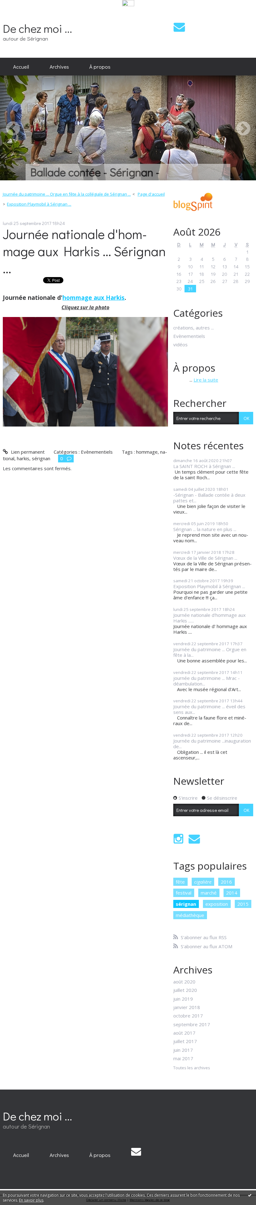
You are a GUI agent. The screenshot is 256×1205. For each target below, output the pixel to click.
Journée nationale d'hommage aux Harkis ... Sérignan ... (84, 251)
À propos (100, 66)
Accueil (21, 66)
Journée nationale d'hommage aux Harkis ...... (209, 618)
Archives (59, 66)
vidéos (180, 344)
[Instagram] (178, 839)
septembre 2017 (191, 1024)
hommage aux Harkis (93, 297)
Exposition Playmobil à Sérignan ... (39, 204)
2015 (243, 904)
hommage (147, 452)
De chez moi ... (37, 28)
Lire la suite (206, 380)
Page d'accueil (151, 194)
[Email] (179, 27)
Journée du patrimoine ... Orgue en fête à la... (209, 652)
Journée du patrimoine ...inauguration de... (212, 743)
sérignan (41, 458)
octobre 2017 (188, 1015)
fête (180, 882)
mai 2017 (183, 1058)
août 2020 (184, 981)
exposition (216, 904)
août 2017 (184, 1033)
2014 (231, 893)
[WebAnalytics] (128, 3)
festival (183, 893)
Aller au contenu (20, 13)
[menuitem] (21, 67)
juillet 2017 (185, 1041)
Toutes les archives (191, 1068)
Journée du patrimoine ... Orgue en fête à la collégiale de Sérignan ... (67, 194)
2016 (226, 882)
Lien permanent (27, 452)
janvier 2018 (186, 1007)
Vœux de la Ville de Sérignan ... (205, 558)
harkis (23, 458)
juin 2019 (183, 999)
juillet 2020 (185, 990)
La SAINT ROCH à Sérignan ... (204, 466)
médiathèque (190, 915)
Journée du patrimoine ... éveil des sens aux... (209, 709)
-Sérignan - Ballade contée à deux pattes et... (209, 498)
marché (209, 893)
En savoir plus (31, 1200)
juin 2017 (183, 1050)
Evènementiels (97, 452)
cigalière (202, 882)
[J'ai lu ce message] (249, 1195)
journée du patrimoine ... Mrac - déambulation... (206, 681)
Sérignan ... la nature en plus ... (204, 529)
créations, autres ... (193, 327)
